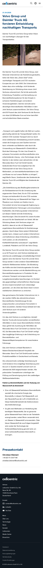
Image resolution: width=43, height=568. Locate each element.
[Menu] (40, 3)
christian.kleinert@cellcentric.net (15, 460)
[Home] (10, 3)
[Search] (31, 3)
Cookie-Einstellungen (9, 560)
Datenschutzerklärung (9, 550)
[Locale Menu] (35, 3)
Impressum (6, 547)
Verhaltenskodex (7, 557)
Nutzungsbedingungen (9, 553)
